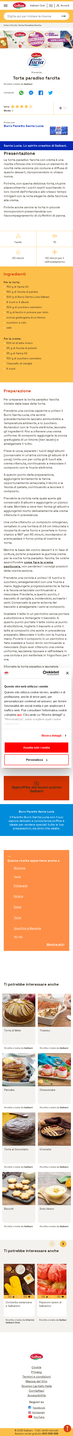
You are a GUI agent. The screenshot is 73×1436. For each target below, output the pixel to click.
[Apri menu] (5, 6)
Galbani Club (37, 5)
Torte (17, 917)
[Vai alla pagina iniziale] (36, 1357)
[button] (63, 1244)
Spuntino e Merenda (27, 928)
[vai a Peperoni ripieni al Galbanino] (52, 1279)
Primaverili (21, 886)
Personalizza (34, 759)
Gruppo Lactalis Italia (37, 1386)
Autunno (19, 868)
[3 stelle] (21, 106)
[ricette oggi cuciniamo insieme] (36, 39)
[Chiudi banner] (67, 673)
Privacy (36, 1372)
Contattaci (36, 1391)
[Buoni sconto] (52, 5)
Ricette (14, 25)
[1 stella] (12, 106)
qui (19, 714)
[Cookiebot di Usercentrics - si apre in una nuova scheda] (44, 673)
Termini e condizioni (36, 1377)
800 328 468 (50, 1433)
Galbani (7, 25)
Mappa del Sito (36, 1381)
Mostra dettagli (52, 735)
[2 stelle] (17, 106)
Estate (18, 896)
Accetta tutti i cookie (36, 747)
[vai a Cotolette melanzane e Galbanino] (19, 1279)
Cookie (36, 1367)
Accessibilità (37, 1395)
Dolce (17, 907)
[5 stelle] (30, 106)
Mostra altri (55, 944)
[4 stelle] (26, 106)
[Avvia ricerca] (62, 16)
